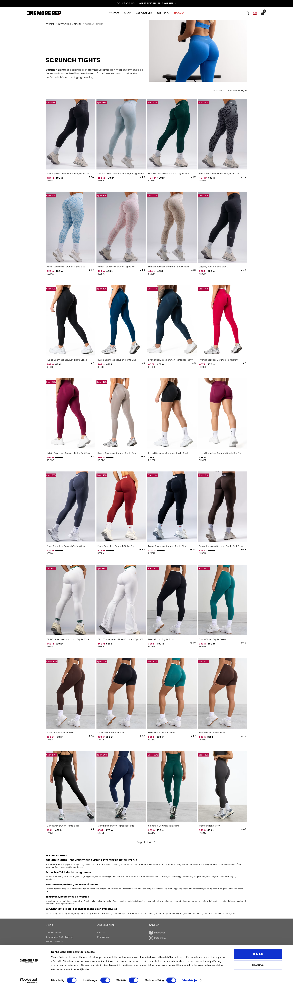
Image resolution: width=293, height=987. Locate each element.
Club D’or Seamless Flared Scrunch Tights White (121, 639)
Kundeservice (53, 932)
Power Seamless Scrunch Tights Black (168, 546)
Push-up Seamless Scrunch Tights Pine (168, 173)
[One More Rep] (44, 13)
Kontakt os (103, 937)
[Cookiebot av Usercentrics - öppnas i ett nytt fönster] (29, 980)
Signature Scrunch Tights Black (63, 825)
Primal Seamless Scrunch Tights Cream (169, 266)
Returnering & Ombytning (59, 937)
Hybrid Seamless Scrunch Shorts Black (168, 453)
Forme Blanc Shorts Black (110, 732)
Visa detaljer (189, 980)
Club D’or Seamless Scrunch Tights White (68, 639)
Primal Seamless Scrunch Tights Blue (66, 266)
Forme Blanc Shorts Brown (212, 732)
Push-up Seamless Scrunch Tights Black (68, 173)
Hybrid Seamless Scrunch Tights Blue (116, 359)
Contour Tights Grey (209, 825)
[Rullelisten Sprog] (255, 13)
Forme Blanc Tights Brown (60, 732)
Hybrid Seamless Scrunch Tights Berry (218, 359)
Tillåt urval (258, 964)
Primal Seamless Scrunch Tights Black (219, 173)
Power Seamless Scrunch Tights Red (116, 546)
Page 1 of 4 (144, 842)
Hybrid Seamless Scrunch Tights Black (67, 359)
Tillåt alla (258, 953)
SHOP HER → (169, 3)
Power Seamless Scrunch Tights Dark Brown (221, 546)
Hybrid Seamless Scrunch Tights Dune (117, 453)
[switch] (105, 980)
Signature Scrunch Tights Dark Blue (115, 825)
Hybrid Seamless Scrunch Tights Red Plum (69, 453)
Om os (101, 932)
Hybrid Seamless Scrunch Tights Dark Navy (170, 359)
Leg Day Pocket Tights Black (213, 266)
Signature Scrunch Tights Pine (163, 825)
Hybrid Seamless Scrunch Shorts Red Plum (221, 453)
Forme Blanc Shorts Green (161, 732)
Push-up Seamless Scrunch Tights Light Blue (120, 173)
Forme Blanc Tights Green (212, 639)
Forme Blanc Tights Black (161, 639)
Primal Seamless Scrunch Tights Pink (116, 266)
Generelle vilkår (54, 941)
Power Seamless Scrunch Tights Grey (66, 546)
